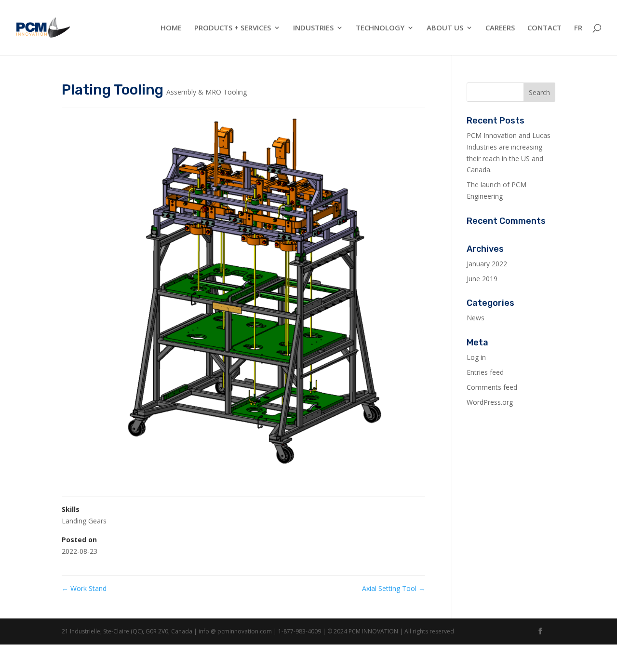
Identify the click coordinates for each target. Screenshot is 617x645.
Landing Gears (84, 520)
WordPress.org (490, 402)
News (475, 317)
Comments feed (492, 387)
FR (578, 28)
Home (171, 28)
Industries (313, 28)
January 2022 (487, 263)
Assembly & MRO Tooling (206, 91)
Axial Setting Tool (393, 588)
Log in (476, 357)
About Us (445, 28)
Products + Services (232, 28)
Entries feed (485, 372)
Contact (544, 28)
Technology (380, 28)
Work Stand (84, 588)
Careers (500, 28)
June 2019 (482, 278)
